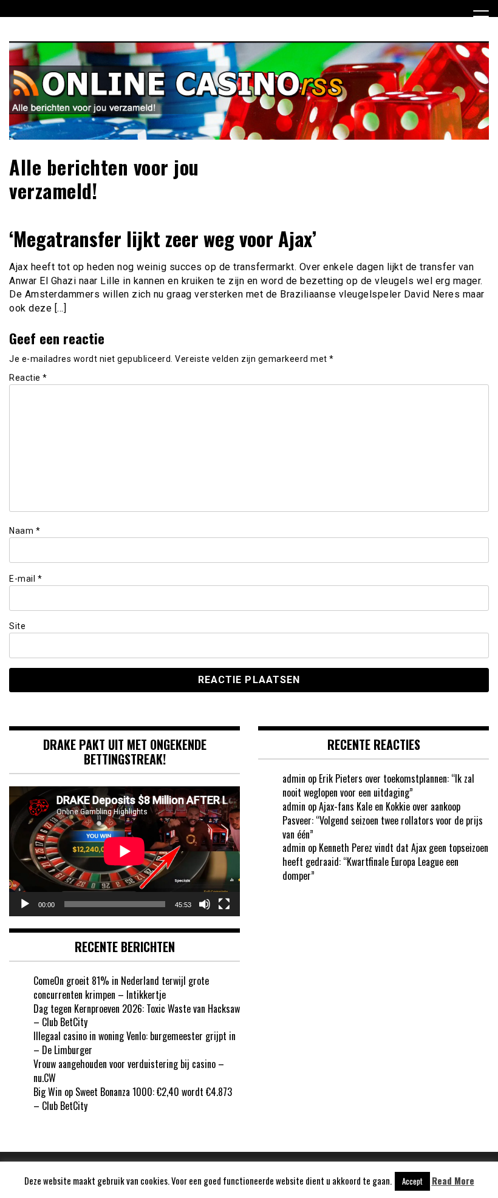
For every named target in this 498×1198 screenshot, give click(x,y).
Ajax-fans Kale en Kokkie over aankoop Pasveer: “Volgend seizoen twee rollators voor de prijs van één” (382, 820)
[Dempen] (205, 904)
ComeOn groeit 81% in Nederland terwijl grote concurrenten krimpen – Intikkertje (121, 987)
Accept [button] (412, 1181)
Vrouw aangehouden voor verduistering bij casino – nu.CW (128, 1071)
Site (17, 626)
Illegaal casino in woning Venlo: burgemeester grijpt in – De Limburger (134, 1043)
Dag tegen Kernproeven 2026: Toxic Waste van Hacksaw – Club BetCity (136, 1015)
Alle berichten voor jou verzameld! (104, 178)
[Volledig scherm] (224, 904)
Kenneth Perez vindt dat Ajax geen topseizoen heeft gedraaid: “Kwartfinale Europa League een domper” (385, 861)
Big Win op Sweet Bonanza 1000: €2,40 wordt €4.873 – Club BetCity (132, 1098)
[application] (124, 851)
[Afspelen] (25, 904)
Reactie (28, 378)
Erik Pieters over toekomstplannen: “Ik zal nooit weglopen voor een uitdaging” (378, 785)
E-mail (25, 579)
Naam (24, 531)
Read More (453, 1180)
